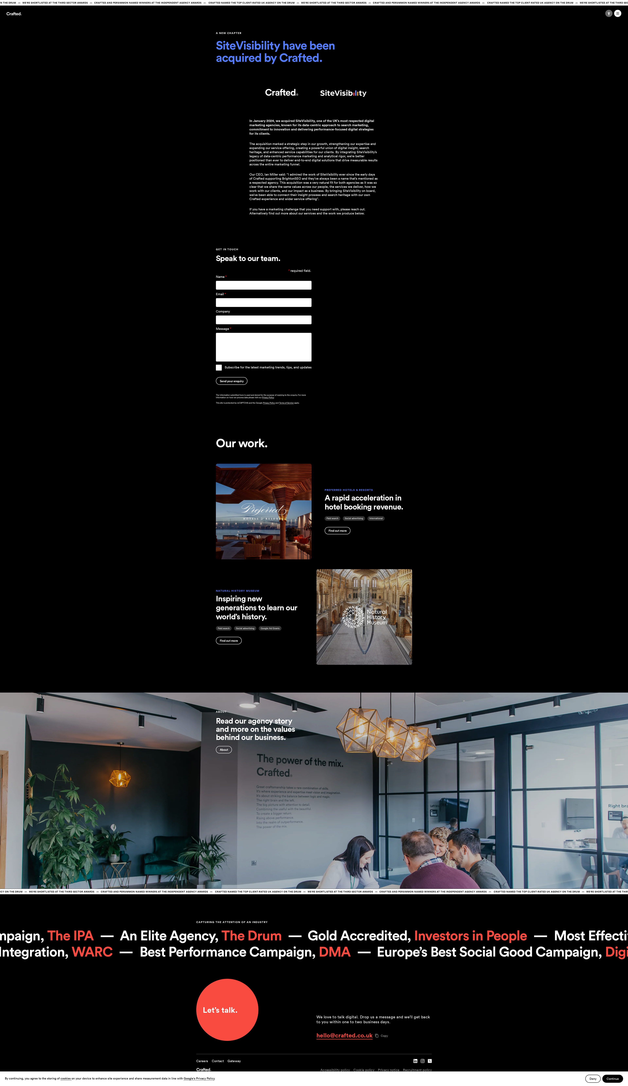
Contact (218, 1061)
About (224, 750)
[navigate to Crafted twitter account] (430, 1063)
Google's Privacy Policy (199, 1078)
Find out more (338, 531)
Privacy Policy (268, 397)
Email (221, 294)
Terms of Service (286, 402)
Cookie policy (363, 1070)
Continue (613, 1079)
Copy (384, 1036)
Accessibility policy (335, 1070)
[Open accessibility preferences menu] (608, 13)
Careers (202, 1061)
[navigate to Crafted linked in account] (415, 1063)
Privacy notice (388, 1070)
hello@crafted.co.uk (344, 1035)
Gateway (234, 1061)
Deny (593, 1079)
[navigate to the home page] (255, 1070)
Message (223, 329)
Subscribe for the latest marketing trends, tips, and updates (268, 367)
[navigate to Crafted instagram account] (423, 1063)
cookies (66, 1078)
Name (221, 277)
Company (223, 311)
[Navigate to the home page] (14, 14)
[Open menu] (617, 13)
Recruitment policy (417, 1070)
